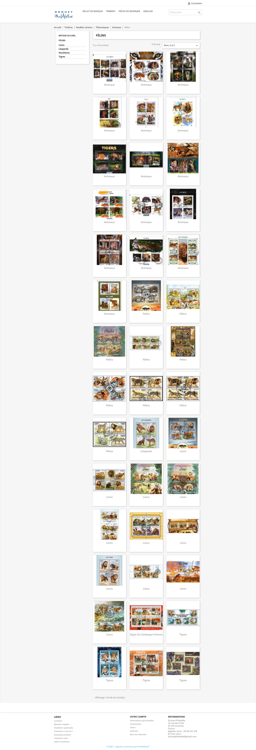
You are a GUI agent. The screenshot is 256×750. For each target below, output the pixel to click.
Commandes (135, 724)
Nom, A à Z (181, 45)
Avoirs (132, 727)
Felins (146, 313)
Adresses (134, 731)
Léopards (63, 49)
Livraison (58, 721)
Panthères (64, 52)
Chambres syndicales (63, 727)
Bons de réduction (138, 734)
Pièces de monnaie (129, 11)
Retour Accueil (67, 35)
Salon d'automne (61, 741)
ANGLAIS (148, 11)
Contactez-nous (61, 738)
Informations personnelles (142, 720)
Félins (62, 40)
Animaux (109, 84)
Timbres (110, 11)
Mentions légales (61, 724)
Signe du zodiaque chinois (146, 634)
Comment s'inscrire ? (63, 731)
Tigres (62, 56)
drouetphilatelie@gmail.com (182, 736)
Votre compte (138, 716)
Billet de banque (93, 11)
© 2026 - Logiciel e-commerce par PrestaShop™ (128, 746)
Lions (61, 45)
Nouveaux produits (62, 734)
